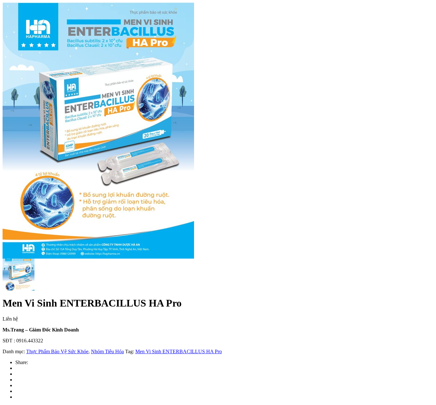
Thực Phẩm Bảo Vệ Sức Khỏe (57, 351)
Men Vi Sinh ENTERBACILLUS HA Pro (178, 351)
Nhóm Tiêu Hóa (107, 351)
